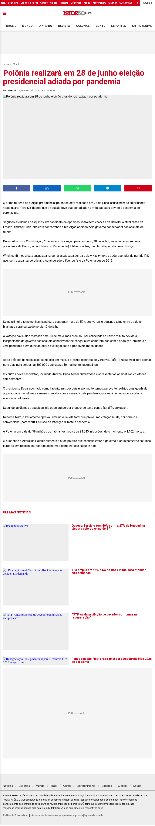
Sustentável (126, 2)
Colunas (83, 25)
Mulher (112, 2)
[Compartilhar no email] (138, 188)
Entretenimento (86, 785)
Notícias (8, 785)
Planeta (64, 2)
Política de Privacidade (15, 815)
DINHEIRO (45, 25)
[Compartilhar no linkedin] (47, 188)
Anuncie (147, 2)
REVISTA (64, 25)
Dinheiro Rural (29, 2)
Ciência (122, 785)
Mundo (27, 25)
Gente (53, 2)
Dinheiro (13, 2)
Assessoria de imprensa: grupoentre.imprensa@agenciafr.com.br (67, 815)
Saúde (44, 2)
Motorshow (99, 2)
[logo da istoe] (77, 13)
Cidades (107, 785)
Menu (87, 2)
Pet (137, 2)
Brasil (11, 25)
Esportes (76, 2)
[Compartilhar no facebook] (16, 188)
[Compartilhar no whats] (77, 188)
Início (6, 64)
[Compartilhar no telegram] (107, 188)
